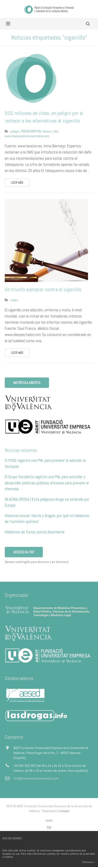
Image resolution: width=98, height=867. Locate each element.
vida (55, 131)
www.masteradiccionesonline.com (27, 136)
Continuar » (88, 862)
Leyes (14, 300)
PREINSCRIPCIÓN (31, 131)
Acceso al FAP (23, 552)
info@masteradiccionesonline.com (36, 778)
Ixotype (64, 811)
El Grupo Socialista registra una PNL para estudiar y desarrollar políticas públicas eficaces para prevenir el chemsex (47, 482)
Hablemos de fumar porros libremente (34, 532)
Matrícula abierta (26, 382)
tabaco (46, 131)
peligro (15, 131)
